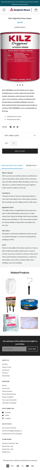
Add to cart (20, 151)
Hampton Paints (9, 460)
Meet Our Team (6, 367)
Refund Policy (6, 376)
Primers (4, 385)
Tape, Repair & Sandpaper (9, 403)
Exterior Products (7, 391)
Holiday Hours (6, 452)
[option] (20, 57)
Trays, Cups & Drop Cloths (9, 400)
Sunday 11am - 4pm (7, 449)
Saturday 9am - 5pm (7, 446)
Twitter (7, 415)
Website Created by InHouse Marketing (25, 460)
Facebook (8, 412)
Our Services (6, 370)
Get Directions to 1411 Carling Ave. (12, 433)
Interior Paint (6, 388)
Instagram (8, 418)
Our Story (5, 364)
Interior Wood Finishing (9, 394)
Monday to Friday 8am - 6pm (10, 443)
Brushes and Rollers (8, 397)
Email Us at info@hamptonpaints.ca (12, 431)
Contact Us (5, 373)
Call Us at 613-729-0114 (9, 428)
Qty (6, 143)
